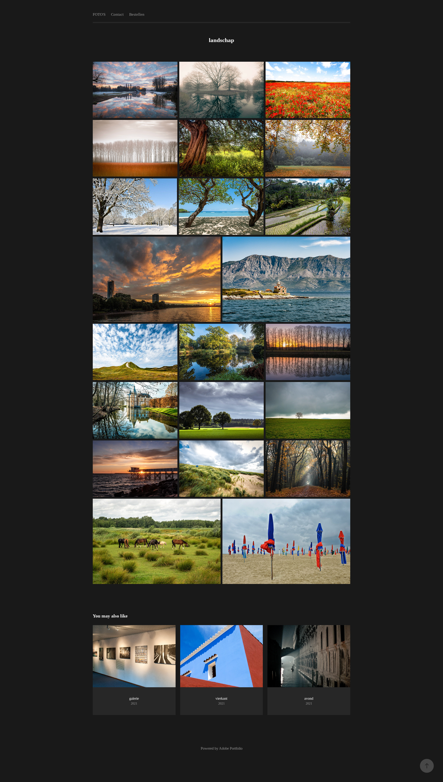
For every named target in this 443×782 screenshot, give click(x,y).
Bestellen (136, 14)
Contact (117, 14)
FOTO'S (99, 14)
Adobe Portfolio (230, 748)
